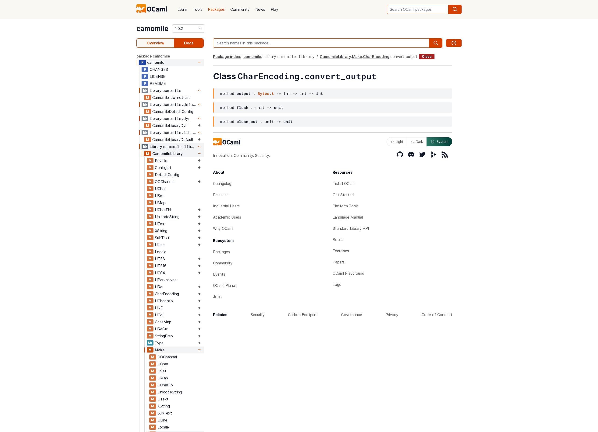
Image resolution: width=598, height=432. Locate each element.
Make (160, 350)
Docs (189, 43)
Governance (351, 314)
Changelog (222, 183)
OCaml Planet (225, 285)
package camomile (153, 56)
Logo (337, 284)
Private (161, 160)
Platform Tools (346, 206)
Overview (155, 43)
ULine (160, 244)
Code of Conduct (437, 314)
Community (240, 9)
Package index (226, 56)
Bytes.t (266, 93)
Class (427, 56)
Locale (160, 251)
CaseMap (163, 322)
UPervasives (165, 279)
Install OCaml (344, 183)
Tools (197, 9)
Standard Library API (351, 228)
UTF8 (160, 258)
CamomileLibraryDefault (172, 139)
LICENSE (157, 76)
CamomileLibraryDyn (170, 125)
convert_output (403, 56)
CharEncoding (167, 294)
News (260, 9)
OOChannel (164, 181)
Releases (220, 194)
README (158, 83)
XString (161, 230)
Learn (182, 9)
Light (399, 142)
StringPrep (164, 336)
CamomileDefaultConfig (172, 111)
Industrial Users (226, 206)
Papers (339, 262)
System (442, 142)
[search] (455, 9)
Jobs (217, 296)
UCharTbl (163, 209)
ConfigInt (163, 167)
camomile (152, 28)
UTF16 (161, 265)
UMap (160, 202)
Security (258, 314)
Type (159, 343)
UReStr (161, 329)
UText (160, 223)
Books (338, 239)
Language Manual (348, 217)
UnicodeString (167, 216)
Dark (419, 142)
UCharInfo (164, 301)
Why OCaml (223, 228)
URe (158, 286)
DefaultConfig (167, 174)
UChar (160, 188)
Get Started (343, 194)
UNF (159, 308)
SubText (162, 237)
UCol (159, 315)
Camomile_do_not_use (171, 97)
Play (274, 9)
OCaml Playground (348, 273)
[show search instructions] (454, 43)
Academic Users (227, 217)
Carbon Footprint (303, 314)
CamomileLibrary (167, 153)
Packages (216, 9)
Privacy (391, 314)
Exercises (341, 250)
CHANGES (159, 69)
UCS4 (160, 272)
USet (159, 195)
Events (219, 274)
